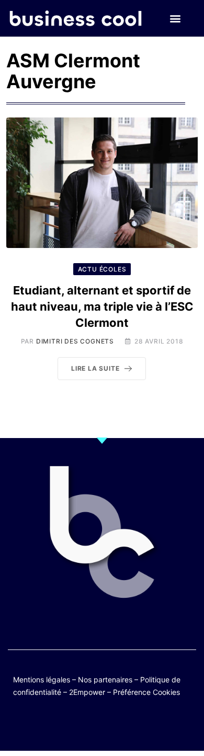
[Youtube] (92, 726)
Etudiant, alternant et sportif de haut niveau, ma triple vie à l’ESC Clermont (102, 306)
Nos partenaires (105, 679)
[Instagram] (133, 726)
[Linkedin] (153, 726)
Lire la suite (95, 368)
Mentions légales (41, 679)
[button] (175, 18)
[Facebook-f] (71, 726)
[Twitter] (51, 726)
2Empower (87, 692)
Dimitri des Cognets (75, 341)
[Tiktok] (112, 726)
